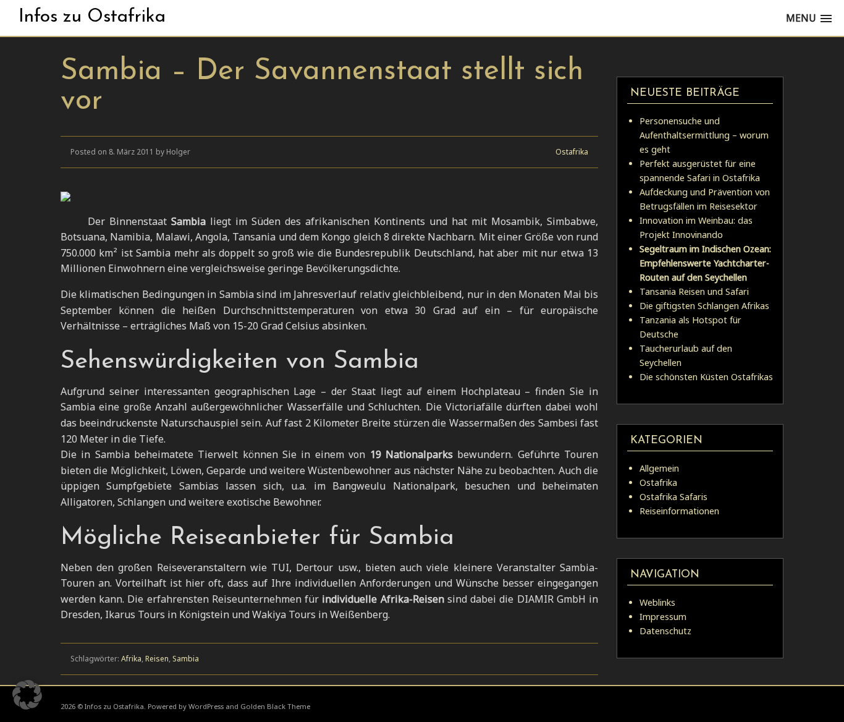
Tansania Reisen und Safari (694, 291)
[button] (27, 695)
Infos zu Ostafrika (92, 17)
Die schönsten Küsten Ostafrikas (706, 377)
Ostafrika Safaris (673, 497)
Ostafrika (571, 152)
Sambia (185, 658)
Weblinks (657, 602)
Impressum (662, 616)
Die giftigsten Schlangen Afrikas (704, 306)
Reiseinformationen (679, 511)
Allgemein (659, 468)
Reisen (157, 658)
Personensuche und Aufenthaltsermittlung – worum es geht (704, 135)
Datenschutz (665, 631)
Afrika (131, 658)
